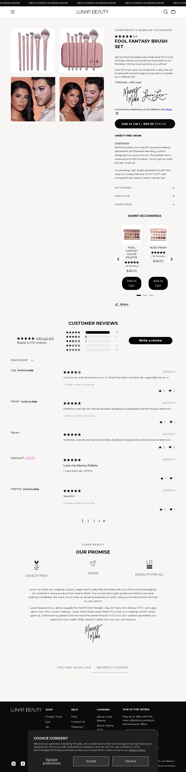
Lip (47, 726)
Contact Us (78, 721)
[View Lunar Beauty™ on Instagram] (13, 763)
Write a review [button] (150, 340)
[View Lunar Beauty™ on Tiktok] (22, 763)
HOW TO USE (122, 196)
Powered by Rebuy (145, 300)
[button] (165, 11)
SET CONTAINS (123, 187)
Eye (47, 721)
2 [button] (88, 521)
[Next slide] (171, 259)
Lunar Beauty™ (168, 761)
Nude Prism (158, 247)
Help (74, 709)
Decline (130, 761)
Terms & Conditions (166, 766)
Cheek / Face (53, 716)
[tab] (139, 295)
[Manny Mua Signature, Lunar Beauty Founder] (93, 633)
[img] (72, 372)
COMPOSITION (123, 204)
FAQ (74, 716)
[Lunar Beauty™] (93, 12)
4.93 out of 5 (45, 338)
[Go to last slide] (118, 259)
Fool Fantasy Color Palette (132, 252)
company (103, 709)
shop (49, 709)
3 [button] (94, 521)
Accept (91, 761)
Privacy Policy (137, 750)
